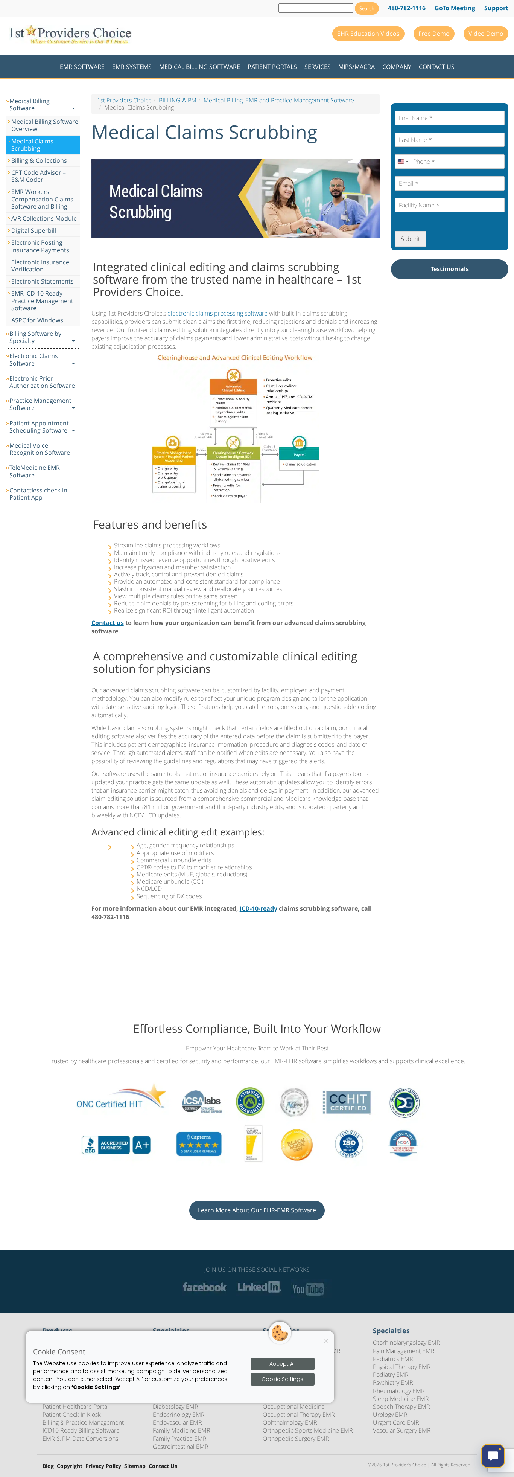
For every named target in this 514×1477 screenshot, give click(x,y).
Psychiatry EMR (393, 1382)
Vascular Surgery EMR (402, 1430)
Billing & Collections (39, 160)
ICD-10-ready (258, 908)
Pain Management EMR (404, 1351)
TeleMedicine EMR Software (34, 471)
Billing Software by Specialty (35, 337)
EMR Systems (132, 66)
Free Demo (434, 33)
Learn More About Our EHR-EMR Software (257, 1210)
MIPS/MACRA (356, 66)
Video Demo (485, 33)
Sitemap (135, 1466)
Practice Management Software (40, 404)
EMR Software (82, 66)
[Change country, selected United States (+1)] (403, 161)
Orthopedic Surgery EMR (296, 1438)
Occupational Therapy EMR (299, 1414)
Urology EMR (390, 1414)
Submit (410, 239)
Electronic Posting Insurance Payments (40, 246)
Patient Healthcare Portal (76, 1406)
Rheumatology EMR (399, 1391)
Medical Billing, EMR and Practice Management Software (279, 100)
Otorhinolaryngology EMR (406, 1342)
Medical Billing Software (199, 66)
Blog (48, 1466)
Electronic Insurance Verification (40, 265)
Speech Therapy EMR (401, 1406)
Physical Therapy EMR (402, 1367)
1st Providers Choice (124, 100)
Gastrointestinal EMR (180, 1446)
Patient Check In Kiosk (72, 1414)
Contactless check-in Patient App (38, 493)
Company (396, 66)
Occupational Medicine (294, 1406)
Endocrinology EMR (179, 1414)
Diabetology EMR (175, 1406)
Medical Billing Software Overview (44, 125)
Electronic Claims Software (33, 359)
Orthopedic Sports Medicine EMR (308, 1430)
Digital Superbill (33, 230)
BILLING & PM (177, 100)
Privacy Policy (103, 1466)
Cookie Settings (282, 1379)
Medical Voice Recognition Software (39, 449)
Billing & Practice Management (83, 1422)
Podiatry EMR (391, 1374)
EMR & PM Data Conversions (80, 1438)
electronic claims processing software (217, 313)
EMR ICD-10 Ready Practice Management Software (42, 300)
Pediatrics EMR (393, 1359)
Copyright (69, 1466)
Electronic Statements (42, 281)
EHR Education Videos (368, 33)
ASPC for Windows (37, 320)
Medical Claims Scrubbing (32, 144)
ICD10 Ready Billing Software (81, 1430)
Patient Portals (272, 66)
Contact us (107, 623)
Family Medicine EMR (181, 1430)
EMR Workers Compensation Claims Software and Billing (42, 198)
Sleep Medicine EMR (401, 1399)
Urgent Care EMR (396, 1422)
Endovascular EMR (177, 1422)
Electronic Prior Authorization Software (42, 382)
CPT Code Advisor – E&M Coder (38, 176)
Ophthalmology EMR (290, 1422)
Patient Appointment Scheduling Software (39, 426)
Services (317, 66)
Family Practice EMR (180, 1438)
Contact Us (437, 66)
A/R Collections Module (44, 218)
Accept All (282, 1364)
